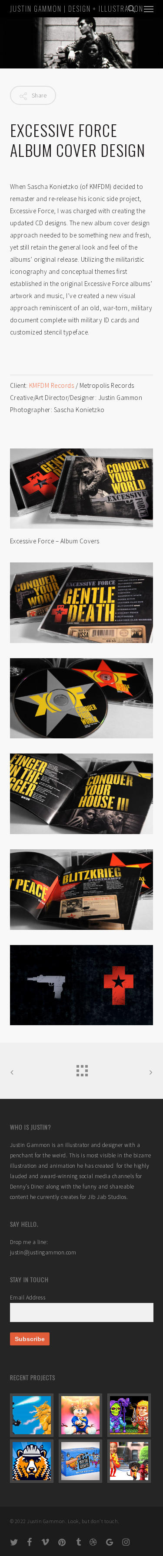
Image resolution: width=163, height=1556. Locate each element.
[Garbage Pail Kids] (82, 1415)
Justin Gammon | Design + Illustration (76, 8)
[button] (148, 8)
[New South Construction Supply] (33, 1461)
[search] (131, 8)
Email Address (28, 1297)
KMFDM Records (52, 385)
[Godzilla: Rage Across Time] (33, 1415)
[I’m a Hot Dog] (130, 1461)
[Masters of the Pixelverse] (130, 1415)
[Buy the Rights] (82, 1461)
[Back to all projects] (81, 1068)
